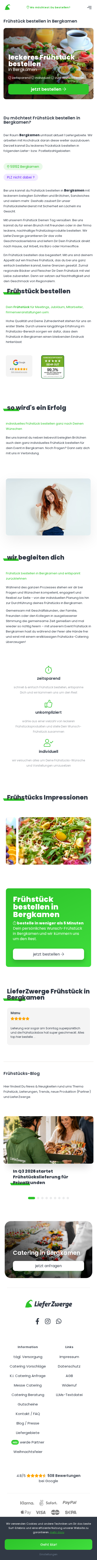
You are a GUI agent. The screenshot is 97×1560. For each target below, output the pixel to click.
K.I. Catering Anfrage (28, 1375)
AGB (69, 1375)
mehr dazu (57, 1532)
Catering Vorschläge (28, 1366)
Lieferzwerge (8, 7)
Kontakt (23, 1413)
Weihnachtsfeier (27, 1451)
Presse (33, 1423)
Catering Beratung (28, 1394)
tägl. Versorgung (27, 1356)
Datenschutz (69, 1366)
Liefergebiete (28, 1432)
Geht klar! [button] (48, 1544)
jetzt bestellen (46, 89)
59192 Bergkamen (24, 166)
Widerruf (69, 1385)
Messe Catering (28, 1385)
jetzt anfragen (48, 1266)
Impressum (69, 1356)
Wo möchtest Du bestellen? (49, 7)
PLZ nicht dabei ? (21, 177)
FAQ (36, 1413)
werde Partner (28, 1442)
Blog (20, 1423)
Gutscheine (28, 1404)
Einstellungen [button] (48, 1554)
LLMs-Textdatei (69, 1394)
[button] (31, 1198)
